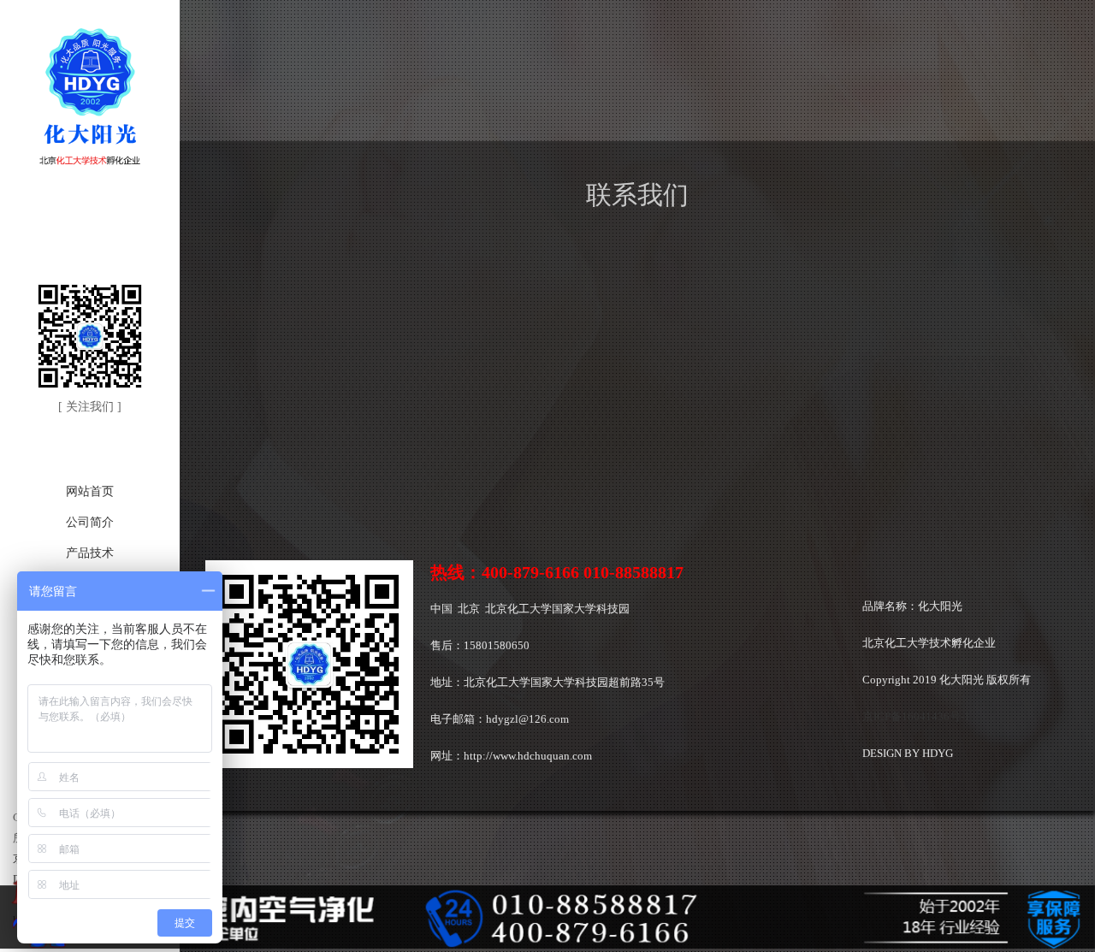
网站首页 (90, 491)
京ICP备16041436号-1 (916, 716)
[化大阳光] (90, 166)
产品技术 (90, 553)
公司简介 (90, 522)
